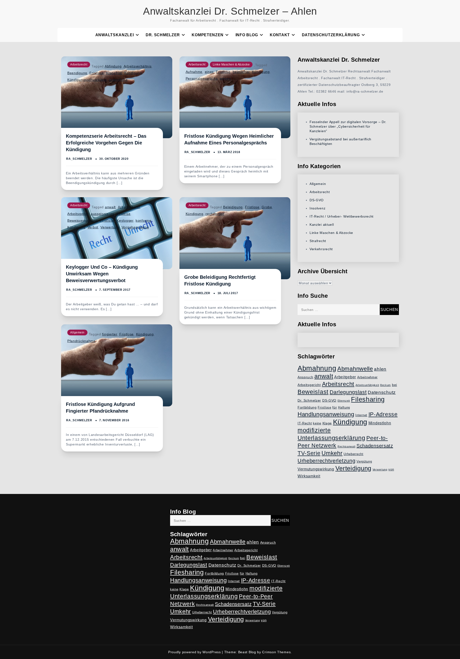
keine (317, 423)
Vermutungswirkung (316, 469)
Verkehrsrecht (321, 249)
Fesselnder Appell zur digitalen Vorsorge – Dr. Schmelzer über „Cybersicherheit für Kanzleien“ (348, 126)
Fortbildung (307, 407)
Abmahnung (317, 368)
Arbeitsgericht (309, 385)
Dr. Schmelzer (163, 35)
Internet (361, 415)
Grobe (267, 207)
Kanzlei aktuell (322, 224)
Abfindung (113, 66)
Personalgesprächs (202, 78)
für (334, 407)
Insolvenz (317, 208)
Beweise (123, 214)
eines (209, 72)
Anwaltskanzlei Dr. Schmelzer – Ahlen (230, 11)
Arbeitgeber (345, 377)
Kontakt (280, 35)
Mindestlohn (379, 423)
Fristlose (96, 73)
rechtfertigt (215, 214)
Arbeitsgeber (77, 214)
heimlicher (241, 72)
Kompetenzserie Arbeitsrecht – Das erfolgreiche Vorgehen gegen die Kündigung (106, 142)
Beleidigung (233, 207)
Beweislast (313, 391)
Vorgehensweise (135, 227)
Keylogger (125, 220)
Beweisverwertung (82, 220)
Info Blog (247, 35)
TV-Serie (309, 453)
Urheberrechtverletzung (326, 461)
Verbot (92, 227)
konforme (143, 220)
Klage (327, 423)
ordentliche (118, 80)
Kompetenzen (208, 35)
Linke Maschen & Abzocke (231, 64)
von (391, 469)
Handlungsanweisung (326, 414)
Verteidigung (353, 468)
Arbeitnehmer (129, 207)
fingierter (109, 334)
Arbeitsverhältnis (138, 66)
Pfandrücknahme (81, 341)
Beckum (385, 385)
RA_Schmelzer (79, 158)
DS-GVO (317, 200)
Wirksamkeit (309, 476)
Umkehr (332, 453)
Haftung (344, 407)
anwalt (110, 207)
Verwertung (109, 227)
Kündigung (133, 73)
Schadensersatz (374, 445)
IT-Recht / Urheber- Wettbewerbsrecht (342, 216)
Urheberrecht (353, 454)
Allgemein (77, 332)
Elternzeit (344, 400)
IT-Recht (305, 423)
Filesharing (368, 399)
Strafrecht (318, 241)
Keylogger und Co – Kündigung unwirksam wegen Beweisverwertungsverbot (102, 273)
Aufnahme (194, 72)
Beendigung (77, 73)
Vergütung (364, 461)
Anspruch (305, 377)
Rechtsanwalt (346, 446)
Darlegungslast (348, 392)
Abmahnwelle (355, 369)
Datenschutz (382, 392)
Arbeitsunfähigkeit (367, 385)
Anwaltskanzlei (114, 35)
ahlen (380, 369)
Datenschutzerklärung (331, 35)
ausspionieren (102, 214)
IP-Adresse (383, 414)
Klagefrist (114, 73)
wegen (225, 78)
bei (394, 385)
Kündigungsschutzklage (87, 80)
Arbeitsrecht (78, 64)
